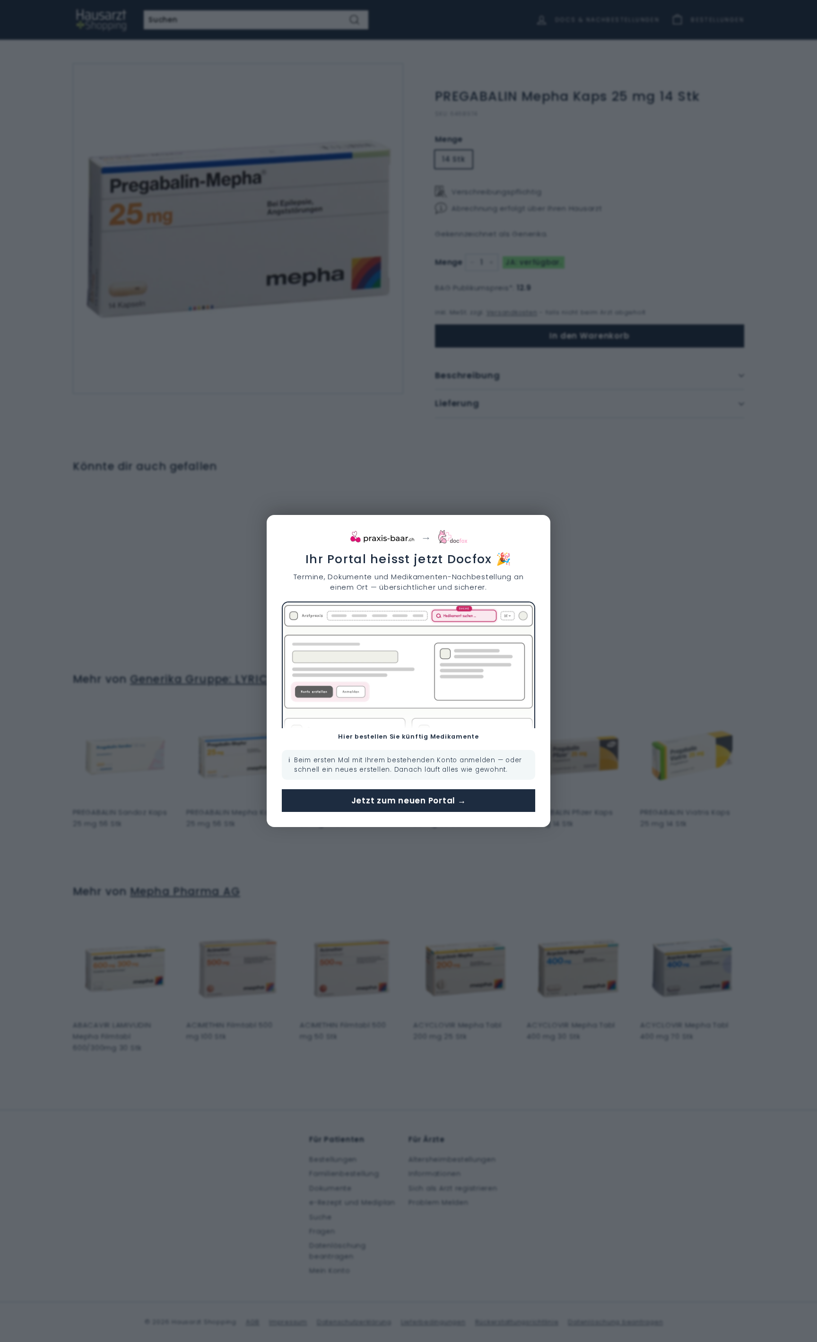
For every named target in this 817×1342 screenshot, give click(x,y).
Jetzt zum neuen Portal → (408, 800)
